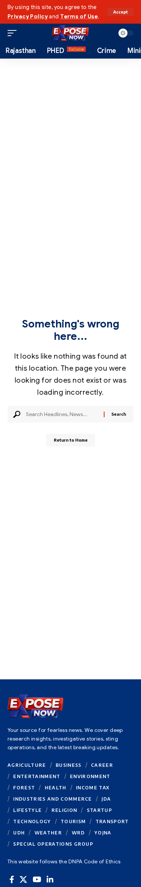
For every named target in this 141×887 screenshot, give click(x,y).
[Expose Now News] (70, 33)
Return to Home (71, 439)
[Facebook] (12, 879)
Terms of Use (79, 16)
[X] (23, 879)
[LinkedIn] (50, 879)
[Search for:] (62, 414)
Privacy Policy (28, 16)
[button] (120, 12)
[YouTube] (37, 879)
